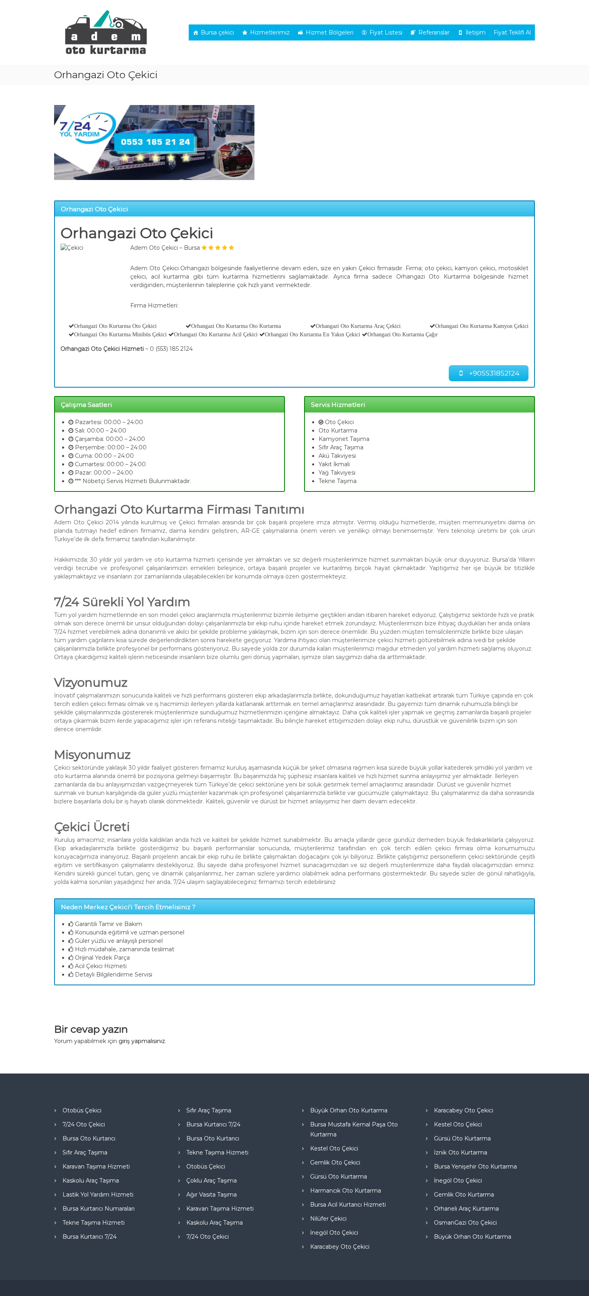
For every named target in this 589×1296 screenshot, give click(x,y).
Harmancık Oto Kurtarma (345, 1190)
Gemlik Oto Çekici (335, 1162)
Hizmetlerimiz (270, 32)
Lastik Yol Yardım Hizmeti (98, 1194)
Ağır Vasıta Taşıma (211, 1194)
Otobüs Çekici (82, 1110)
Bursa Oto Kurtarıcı (89, 1138)
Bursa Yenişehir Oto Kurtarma (475, 1166)
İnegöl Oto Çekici (334, 1232)
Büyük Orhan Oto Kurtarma (348, 1110)
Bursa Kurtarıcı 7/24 (90, 1236)
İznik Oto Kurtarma (460, 1152)
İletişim (476, 32)
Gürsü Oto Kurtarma (338, 1176)
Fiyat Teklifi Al (512, 32)
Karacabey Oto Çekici (339, 1246)
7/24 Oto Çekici (84, 1124)
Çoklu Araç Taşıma (211, 1180)
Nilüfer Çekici (328, 1218)
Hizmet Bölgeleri (329, 32)
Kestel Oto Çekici (334, 1148)
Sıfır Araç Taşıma (85, 1152)
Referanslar (434, 32)
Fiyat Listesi (385, 32)
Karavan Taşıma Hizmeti (96, 1166)
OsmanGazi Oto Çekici (465, 1222)
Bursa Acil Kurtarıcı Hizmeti (348, 1204)
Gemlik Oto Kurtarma (464, 1194)
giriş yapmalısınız (142, 1041)
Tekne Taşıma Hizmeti (94, 1222)
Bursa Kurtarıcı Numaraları (99, 1208)
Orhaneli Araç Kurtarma (466, 1208)
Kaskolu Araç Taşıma (91, 1180)
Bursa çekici (217, 32)
